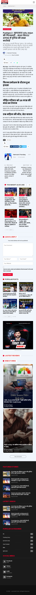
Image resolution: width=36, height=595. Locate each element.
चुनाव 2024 (5, 551)
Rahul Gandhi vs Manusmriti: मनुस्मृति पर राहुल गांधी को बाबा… (20, 479)
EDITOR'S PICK (6, 540)
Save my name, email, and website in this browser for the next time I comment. (18, 270)
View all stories (18, 456)
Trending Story (6, 537)
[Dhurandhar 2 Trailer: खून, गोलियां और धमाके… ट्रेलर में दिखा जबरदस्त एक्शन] (25, 213)
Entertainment (7, 29)
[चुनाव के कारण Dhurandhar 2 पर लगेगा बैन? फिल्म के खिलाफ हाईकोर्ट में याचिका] (11, 213)
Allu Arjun (9, 140)
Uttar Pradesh (6, 544)
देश (3, 534)
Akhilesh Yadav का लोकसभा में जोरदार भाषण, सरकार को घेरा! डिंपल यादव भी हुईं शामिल (26, 172)
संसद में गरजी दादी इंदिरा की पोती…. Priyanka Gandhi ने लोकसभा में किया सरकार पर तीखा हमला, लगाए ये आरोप (10, 173)
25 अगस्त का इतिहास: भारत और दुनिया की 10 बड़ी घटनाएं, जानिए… (21, 472)
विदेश (4, 547)
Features (22, 195)
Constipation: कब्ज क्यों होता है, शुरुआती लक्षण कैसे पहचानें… (20, 486)
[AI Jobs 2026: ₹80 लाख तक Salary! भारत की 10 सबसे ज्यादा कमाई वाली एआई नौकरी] (10, 304)
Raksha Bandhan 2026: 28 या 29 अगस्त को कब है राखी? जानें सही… (20, 493)
